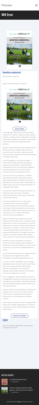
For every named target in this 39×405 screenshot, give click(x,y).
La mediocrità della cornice (18, 379)
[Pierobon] (6, 5)
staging (19, 402)
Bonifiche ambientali (12, 72)
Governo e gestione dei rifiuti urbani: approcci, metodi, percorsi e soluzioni (21, 389)
